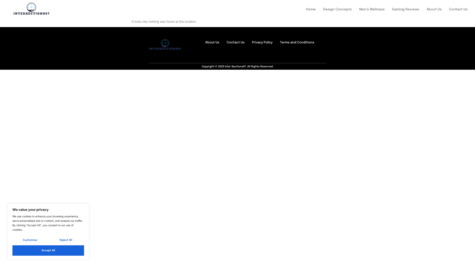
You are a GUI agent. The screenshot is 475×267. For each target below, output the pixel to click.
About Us (434, 9)
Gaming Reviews (405, 9)
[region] (48, 232)
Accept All (48, 250)
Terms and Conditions (297, 42)
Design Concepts (337, 9)
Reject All (66, 240)
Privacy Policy (262, 42)
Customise (30, 240)
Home (311, 9)
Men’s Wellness (372, 9)
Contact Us (458, 9)
